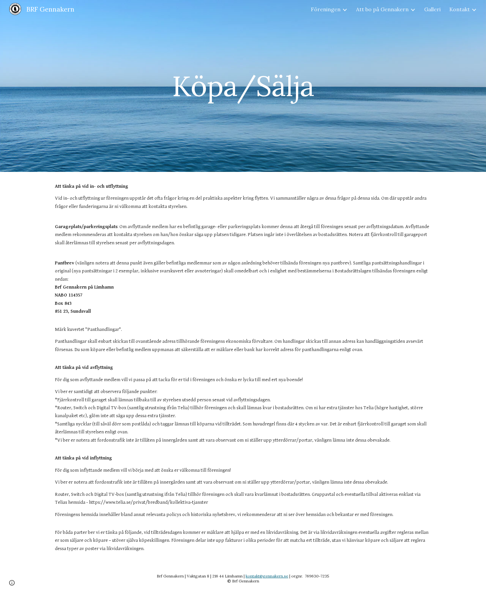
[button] (12, 582)
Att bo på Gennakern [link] (382, 9)
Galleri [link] (432, 9)
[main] (243, 85)
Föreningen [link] (326, 9)
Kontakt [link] (459, 9)
